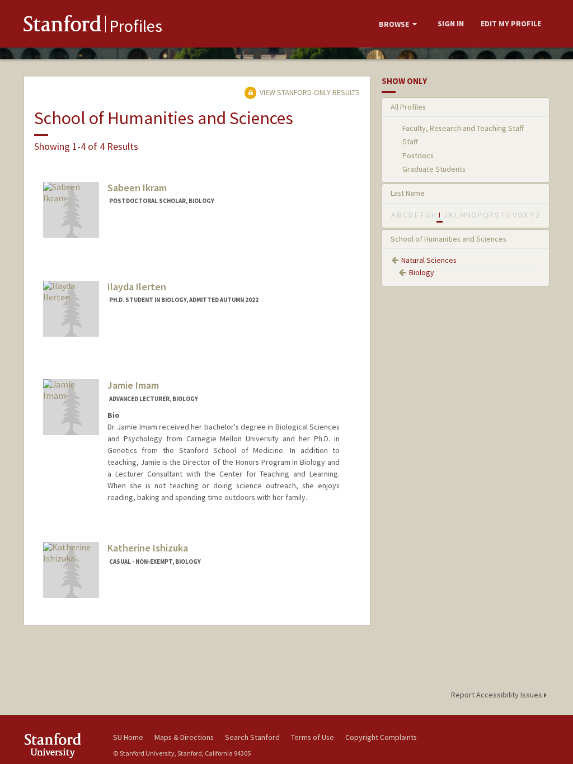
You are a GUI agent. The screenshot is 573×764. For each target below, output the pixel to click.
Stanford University (63, 745)
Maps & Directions (184, 737)
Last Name (408, 193)
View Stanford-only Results (309, 92)
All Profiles (408, 107)
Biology (421, 272)
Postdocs (418, 155)
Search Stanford (252, 737)
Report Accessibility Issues (497, 695)
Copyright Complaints (381, 737)
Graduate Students (434, 169)
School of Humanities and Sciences (448, 239)
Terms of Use (312, 737)
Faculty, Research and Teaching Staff (463, 128)
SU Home (128, 737)
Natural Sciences (429, 260)
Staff (410, 141)
